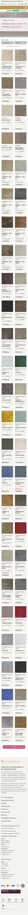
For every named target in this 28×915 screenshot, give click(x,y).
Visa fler (14, 747)
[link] (7, 62)
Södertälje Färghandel (17, 1)
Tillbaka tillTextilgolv (9, 20)
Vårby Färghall (6, 1)
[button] (19, 4)
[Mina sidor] (22, 4)
